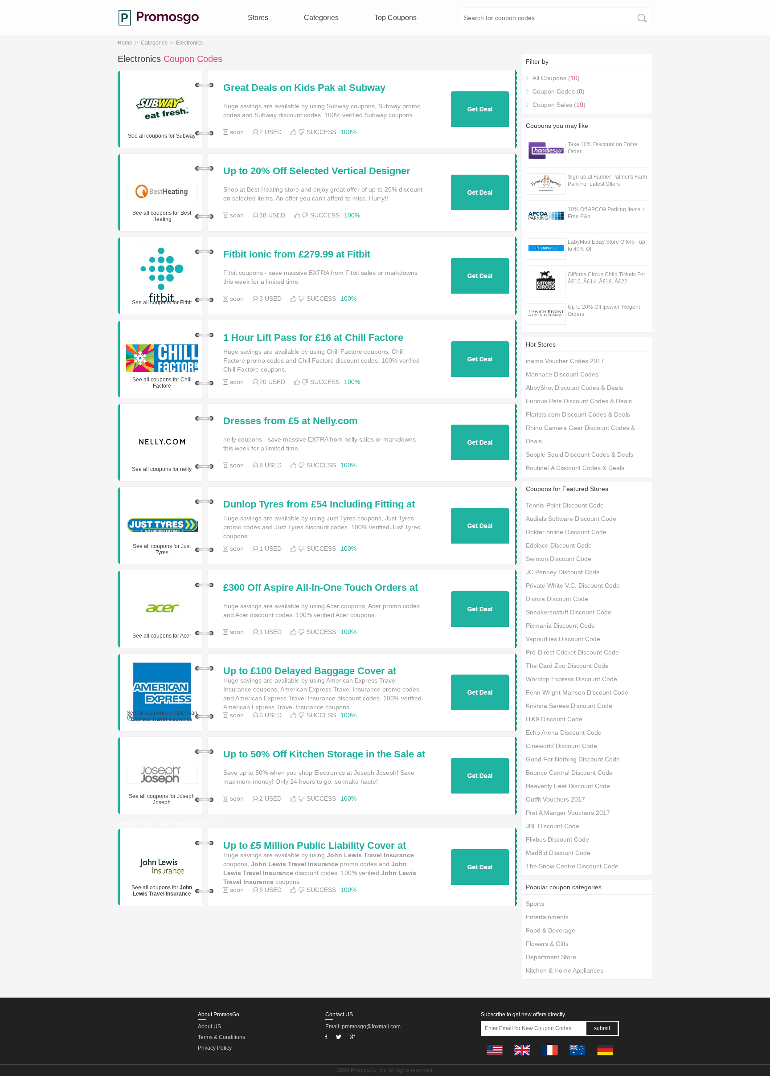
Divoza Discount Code (557, 598)
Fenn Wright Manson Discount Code (577, 692)
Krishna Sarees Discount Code (569, 705)
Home (125, 43)
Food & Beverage (550, 930)
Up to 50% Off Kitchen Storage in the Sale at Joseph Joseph (324, 754)
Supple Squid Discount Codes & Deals (579, 454)
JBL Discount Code (552, 826)
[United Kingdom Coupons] (522, 1057)
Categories (321, 17)
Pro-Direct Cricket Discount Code (572, 652)
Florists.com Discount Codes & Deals (578, 414)
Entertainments (547, 917)
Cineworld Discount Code (561, 745)
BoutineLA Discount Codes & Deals (575, 467)
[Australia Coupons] (577, 1057)
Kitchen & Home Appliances (564, 970)
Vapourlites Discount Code (563, 638)
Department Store (551, 957)
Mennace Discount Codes (562, 374)
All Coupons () (556, 78)
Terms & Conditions (221, 1037)
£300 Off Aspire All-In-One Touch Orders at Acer (320, 588)
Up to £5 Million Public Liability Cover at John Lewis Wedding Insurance (314, 846)
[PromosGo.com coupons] (159, 18)
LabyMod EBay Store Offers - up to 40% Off (606, 245)
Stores (258, 17)
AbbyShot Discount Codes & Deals (574, 387)
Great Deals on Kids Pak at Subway (304, 88)
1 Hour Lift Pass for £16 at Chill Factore (313, 338)
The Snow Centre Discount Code (572, 866)
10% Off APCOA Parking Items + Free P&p (606, 213)
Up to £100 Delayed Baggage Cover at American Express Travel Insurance (309, 671)
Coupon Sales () (559, 104)
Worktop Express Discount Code (571, 679)
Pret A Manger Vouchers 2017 (568, 812)
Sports (535, 903)
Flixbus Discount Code (557, 839)
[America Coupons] (495, 1057)
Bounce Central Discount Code (569, 772)
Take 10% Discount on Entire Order (603, 148)
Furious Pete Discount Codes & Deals (579, 401)
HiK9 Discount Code (554, 719)
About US (209, 1026)
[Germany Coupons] (605, 1057)
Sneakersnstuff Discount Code (568, 612)
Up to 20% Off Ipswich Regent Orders (604, 310)
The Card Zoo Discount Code (567, 665)
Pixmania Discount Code (560, 625)
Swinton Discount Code (558, 558)
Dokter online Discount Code (566, 532)
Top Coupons (395, 17)
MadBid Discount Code (558, 852)
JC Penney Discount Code (563, 572)
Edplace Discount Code (559, 545)
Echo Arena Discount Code (564, 732)
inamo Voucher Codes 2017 (565, 360)
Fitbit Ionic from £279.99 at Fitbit (296, 254)
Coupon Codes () (558, 91)
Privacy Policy (215, 1048)
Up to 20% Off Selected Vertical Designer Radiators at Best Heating (316, 171)
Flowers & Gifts (547, 943)
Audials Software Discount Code (571, 518)
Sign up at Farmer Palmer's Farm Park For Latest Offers (607, 180)
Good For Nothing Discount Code (573, 759)
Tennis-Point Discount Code (565, 505)
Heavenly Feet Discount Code (568, 786)
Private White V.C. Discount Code (573, 585)
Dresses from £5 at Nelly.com (290, 421)
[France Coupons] (550, 1057)
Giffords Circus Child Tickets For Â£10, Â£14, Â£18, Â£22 (606, 278)
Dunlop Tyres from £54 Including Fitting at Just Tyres (319, 504)
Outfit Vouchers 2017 (555, 799)
